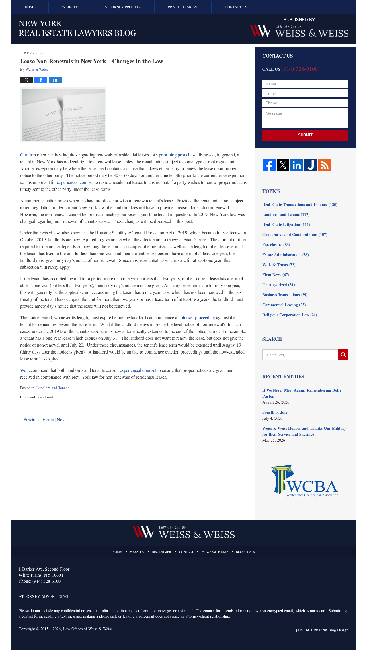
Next (63, 419)
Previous (29, 419)
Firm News (275, 275)
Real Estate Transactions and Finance (299, 204)
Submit (305, 135)
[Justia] (310, 165)
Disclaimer (161, 551)
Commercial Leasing (284, 305)
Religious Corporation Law (289, 315)
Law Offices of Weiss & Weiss (87, 628)
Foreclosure (276, 244)
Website (70, 6)
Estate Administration (285, 255)
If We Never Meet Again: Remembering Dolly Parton (301, 393)
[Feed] (324, 165)
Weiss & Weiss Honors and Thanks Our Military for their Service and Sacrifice (304, 431)
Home (30, 6)
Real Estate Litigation (286, 224)
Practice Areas (183, 6)
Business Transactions (285, 295)
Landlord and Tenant (52, 387)
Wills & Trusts (279, 265)
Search (343, 354)
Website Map (217, 551)
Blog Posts (245, 551)
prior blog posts (173, 155)
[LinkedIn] (297, 165)
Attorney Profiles (122, 6)
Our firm (28, 155)
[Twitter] (283, 165)
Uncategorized (278, 285)
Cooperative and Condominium (294, 234)
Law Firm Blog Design (322, 630)
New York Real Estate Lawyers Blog (77, 28)
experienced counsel (75, 182)
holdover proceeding (196, 317)
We (23, 370)
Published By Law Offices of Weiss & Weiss (299, 27)
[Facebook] (269, 165)
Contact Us (236, 6)
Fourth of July (275, 412)
